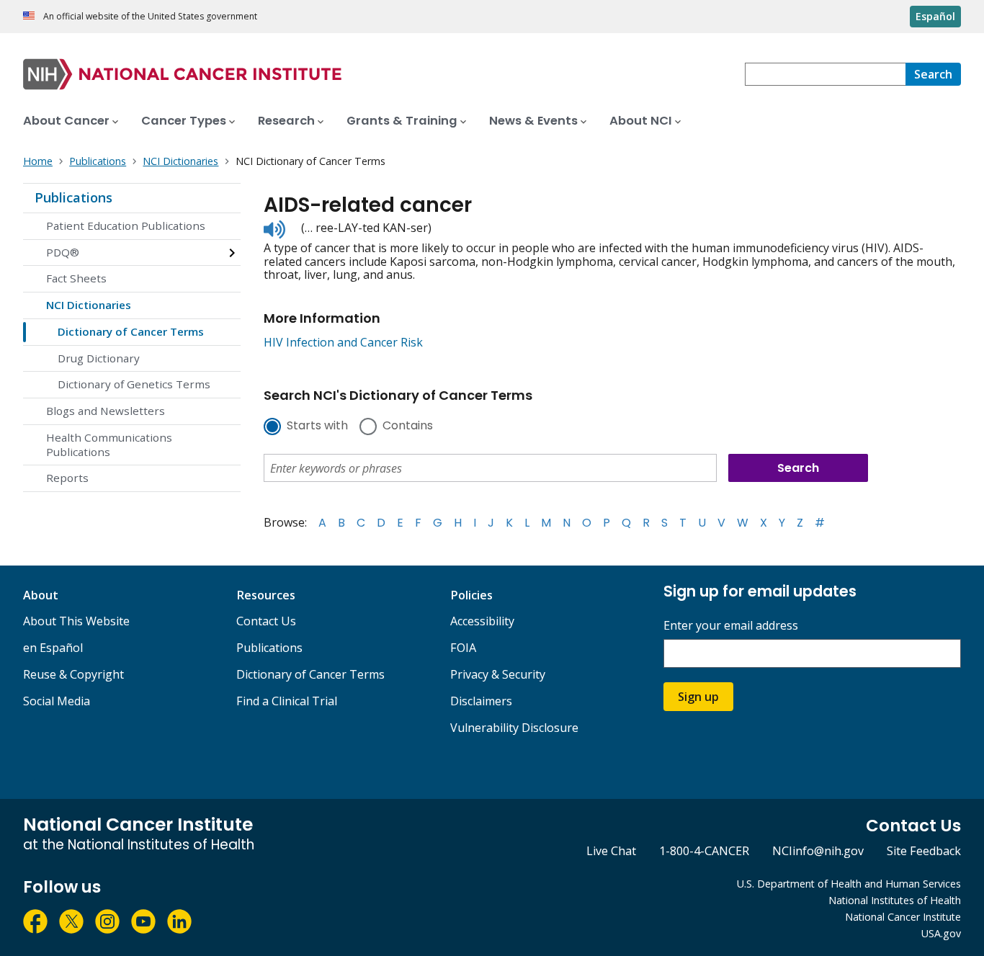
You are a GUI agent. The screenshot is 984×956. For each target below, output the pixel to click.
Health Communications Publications (109, 444)
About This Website (76, 621)
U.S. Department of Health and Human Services (849, 883)
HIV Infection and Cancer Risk (343, 342)
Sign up (698, 697)
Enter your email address (730, 625)
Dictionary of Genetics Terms (134, 384)
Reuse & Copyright (73, 674)
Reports (67, 477)
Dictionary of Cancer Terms (131, 331)
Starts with (317, 426)
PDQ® (62, 252)
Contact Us (266, 621)
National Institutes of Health (894, 900)
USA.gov (941, 933)
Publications (73, 197)
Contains (408, 426)
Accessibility (482, 621)
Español (935, 16)
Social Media (56, 701)
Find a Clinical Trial (286, 701)
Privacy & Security (497, 674)
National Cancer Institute (903, 917)
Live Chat (611, 851)
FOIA (463, 648)
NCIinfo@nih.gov (818, 851)
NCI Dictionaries (88, 305)
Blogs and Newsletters (105, 410)
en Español (53, 648)
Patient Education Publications (125, 225)
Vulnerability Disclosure (514, 728)
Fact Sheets (76, 278)
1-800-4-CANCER (704, 851)
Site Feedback (924, 851)
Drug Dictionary (99, 358)
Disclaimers (481, 701)
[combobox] (825, 74)
